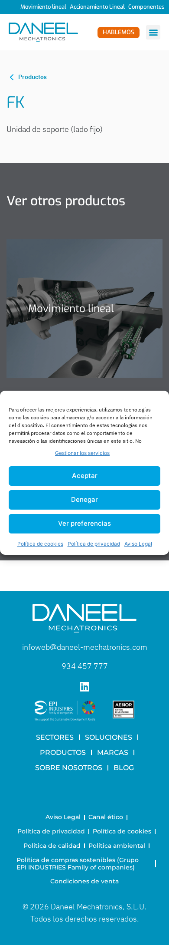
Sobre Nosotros (68, 768)
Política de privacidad (94, 543)
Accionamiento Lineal (97, 6)
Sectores (55, 737)
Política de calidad (52, 846)
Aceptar (85, 475)
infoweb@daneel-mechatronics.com (84, 647)
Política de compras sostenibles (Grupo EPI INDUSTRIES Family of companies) (78, 863)
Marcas (112, 752)
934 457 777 (85, 666)
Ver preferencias (84, 523)
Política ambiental (116, 846)
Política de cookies (40, 543)
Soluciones (108, 737)
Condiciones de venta (84, 881)
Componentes (146, 6)
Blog (124, 768)
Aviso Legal (138, 543)
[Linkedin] (84, 686)
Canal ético (105, 817)
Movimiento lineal (43, 6)
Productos (63, 752)
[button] (153, 32)
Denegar (84, 499)
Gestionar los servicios (82, 453)
